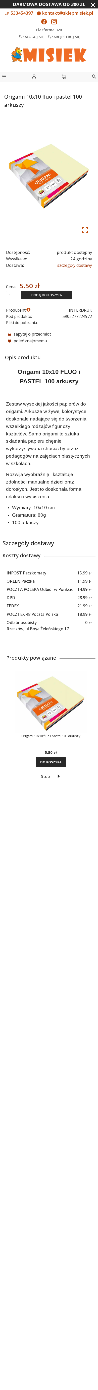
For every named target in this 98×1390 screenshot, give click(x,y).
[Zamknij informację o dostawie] (93, 5)
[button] (4, 77)
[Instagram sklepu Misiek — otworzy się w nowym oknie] (54, 22)
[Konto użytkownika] (34, 77)
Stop (45, 776)
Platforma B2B (49, 29)
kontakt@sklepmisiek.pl (67, 13)
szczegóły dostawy (74, 265)
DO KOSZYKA (51, 762)
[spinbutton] (13, 295)
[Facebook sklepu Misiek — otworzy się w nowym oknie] (44, 22)
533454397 (21, 13)
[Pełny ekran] (85, 230)
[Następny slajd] (58, 776)
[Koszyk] (64, 77)
